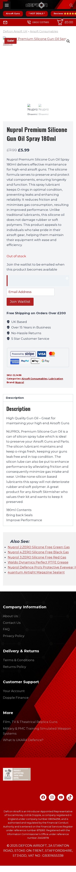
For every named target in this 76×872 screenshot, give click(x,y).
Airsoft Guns (13, 13)
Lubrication (56, 378)
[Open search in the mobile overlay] (71, 5)
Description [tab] (15, 397)
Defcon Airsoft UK (15, 31)
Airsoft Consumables (44, 31)
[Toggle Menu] (7, 5)
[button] (68, 41)
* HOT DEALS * (37, 13)
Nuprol (19, 382)
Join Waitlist (20, 302)
